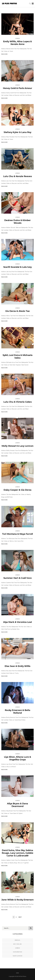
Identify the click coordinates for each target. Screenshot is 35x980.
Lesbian (17, 38)
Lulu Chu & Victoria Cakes (17, 402)
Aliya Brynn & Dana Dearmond (17, 805)
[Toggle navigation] (32, 3)
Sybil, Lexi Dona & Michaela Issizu (17, 356)
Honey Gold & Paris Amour (17, 88)
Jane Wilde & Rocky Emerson (17, 899)
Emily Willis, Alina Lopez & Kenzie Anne (17, 42)
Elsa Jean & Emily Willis (17, 666)
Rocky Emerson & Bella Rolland (17, 711)
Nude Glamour (17, 955)
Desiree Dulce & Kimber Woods (17, 221)
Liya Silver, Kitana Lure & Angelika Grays (17, 758)
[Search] (30, 3)
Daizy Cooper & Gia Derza (17, 490)
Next (20, 917)
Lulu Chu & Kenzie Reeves (17, 176)
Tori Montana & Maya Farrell (17, 534)
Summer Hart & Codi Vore (17, 578)
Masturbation (17, 952)
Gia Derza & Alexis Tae (17, 311)
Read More (4, 54)
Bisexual (17, 940)
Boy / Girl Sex (17, 944)
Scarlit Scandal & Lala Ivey (17, 267)
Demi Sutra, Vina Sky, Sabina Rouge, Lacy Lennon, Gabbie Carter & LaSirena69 (17, 853)
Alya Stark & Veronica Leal (17, 622)
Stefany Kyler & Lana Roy (17, 132)
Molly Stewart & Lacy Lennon (17, 446)
